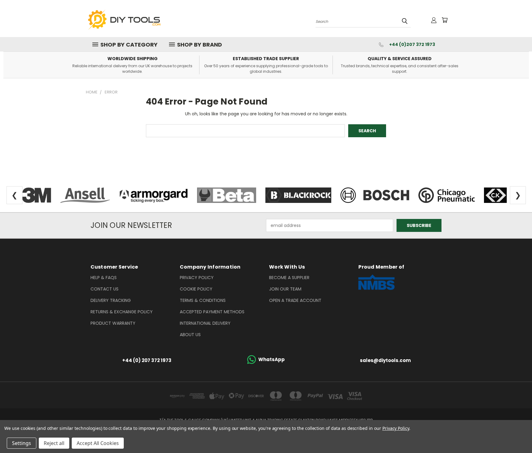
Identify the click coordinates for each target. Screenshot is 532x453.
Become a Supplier (289, 277)
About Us (190, 335)
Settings (21, 443)
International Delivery (205, 323)
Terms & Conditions (203, 300)
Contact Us (105, 289)
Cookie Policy (196, 289)
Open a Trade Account (295, 300)
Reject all (54, 443)
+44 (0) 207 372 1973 (146, 360)
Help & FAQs (104, 277)
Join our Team (285, 289)
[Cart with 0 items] (444, 20)
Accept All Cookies (98, 443)
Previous (515, 433)
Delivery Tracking (111, 300)
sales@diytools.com (385, 360)
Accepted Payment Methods (212, 312)
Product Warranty (113, 323)
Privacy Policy (197, 277)
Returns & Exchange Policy (122, 312)
